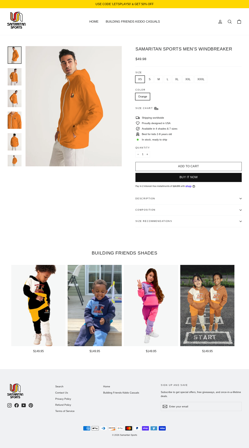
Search (59, 386)
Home (93, 21)
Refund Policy (63, 404)
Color (140, 90)
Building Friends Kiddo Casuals (133, 21)
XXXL (200, 79)
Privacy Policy (63, 398)
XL (176, 79)
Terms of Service (65, 411)
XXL (187, 79)
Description (145, 198)
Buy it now (189, 177)
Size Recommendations (153, 221)
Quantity (142, 147)
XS (140, 79)
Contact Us (61, 392)
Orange (142, 96)
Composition (145, 210)
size (138, 72)
